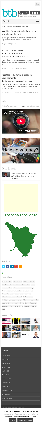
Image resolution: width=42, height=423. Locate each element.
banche (4, 285)
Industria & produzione (19, 68)
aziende (25, 282)
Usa (3, 309)
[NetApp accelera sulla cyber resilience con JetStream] (26, 337)
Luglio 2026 (5, 359)
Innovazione (21, 294)
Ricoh (16, 303)
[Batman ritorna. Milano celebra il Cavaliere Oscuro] (16, 323)
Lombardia (12, 300)
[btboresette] (21, 15)
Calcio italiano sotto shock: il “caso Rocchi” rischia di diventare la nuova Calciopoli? (25, 176)
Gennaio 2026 (6, 383)
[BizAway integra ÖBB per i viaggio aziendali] (6, 330)
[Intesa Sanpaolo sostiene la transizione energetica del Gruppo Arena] (6, 337)
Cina (32, 285)
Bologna (11, 285)
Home (3, 27)
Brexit (23, 285)
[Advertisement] (21, 198)
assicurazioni (17, 282)
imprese (12, 294)
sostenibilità (19, 306)
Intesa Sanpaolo (7, 297)
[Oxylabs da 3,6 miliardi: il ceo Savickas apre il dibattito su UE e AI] (26, 330)
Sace (26, 303)
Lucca (20, 300)
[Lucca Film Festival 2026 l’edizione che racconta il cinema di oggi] (6, 323)
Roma (22, 303)
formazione (29, 291)
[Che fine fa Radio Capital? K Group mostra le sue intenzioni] (35, 323)
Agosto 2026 (6, 355)
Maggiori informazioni (25, 420)
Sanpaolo (33, 303)
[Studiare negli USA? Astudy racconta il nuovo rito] (16, 330)
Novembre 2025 (7, 391)
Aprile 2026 (5, 371)
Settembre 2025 (7, 398)
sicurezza (5, 306)
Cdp (28, 285)
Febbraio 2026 (6, 379)
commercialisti (7, 288)
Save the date (33, 92)
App (10, 282)
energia (31, 288)
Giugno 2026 (6, 363)
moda (31, 300)
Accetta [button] (13, 420)
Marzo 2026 (5, 375)
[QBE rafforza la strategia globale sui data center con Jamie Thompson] (35, 337)
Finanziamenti (13, 291)
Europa (4, 291)
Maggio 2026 (6, 367)
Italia (24, 297)
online (37, 300)
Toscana (33, 306)
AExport (4, 282)
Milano (25, 300)
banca (32, 282)
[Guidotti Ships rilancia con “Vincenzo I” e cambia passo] (26, 323)
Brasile (18, 285)
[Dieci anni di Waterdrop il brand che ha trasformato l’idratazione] (16, 337)
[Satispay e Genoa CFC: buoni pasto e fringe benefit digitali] (35, 330)
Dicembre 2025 (6, 387)
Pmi (12, 303)
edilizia (25, 288)
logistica (5, 300)
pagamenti (5, 303)
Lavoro (30, 297)
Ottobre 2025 (6, 395)
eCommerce (17, 288)
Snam (11, 306)
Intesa (28, 294)
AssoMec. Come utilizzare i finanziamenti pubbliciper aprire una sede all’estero (16, 53)
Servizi (14, 44)
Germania (5, 294)
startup (26, 306)
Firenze (21, 291)
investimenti (18, 297)
